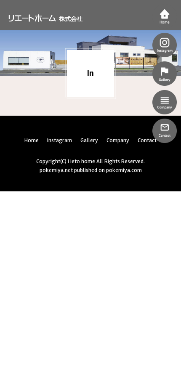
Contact (147, 140)
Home (31, 140)
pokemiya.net (56, 170)
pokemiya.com (124, 170)
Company (117, 140)
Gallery (89, 140)
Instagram (59, 140)
